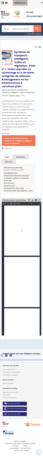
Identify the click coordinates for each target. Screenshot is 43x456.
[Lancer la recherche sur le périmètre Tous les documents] (37, 28)
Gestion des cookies (21, 450)
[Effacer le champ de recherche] (32, 28)
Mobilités (7, 175)
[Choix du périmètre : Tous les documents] (6, 28)
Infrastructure (9, 185)
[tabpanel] (21, 189)
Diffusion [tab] (8, 161)
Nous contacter (8, 383)
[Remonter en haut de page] (39, 452)
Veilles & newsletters (10, 398)
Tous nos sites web (13, 414)
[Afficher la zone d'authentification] (7, 2)
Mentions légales (20, 441)
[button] (42, 2)
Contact (15, 446)
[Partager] (29, 200)
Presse (25, 446)
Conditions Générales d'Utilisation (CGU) (20, 443)
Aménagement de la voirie (14, 188)
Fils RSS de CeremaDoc (10, 375)
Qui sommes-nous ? (9, 369)
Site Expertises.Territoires (16, 408)
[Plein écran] (39, 200)
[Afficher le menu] (2, 2)
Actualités (6, 395)
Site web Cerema (14, 403)
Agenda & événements (10, 392)
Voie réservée (9, 183)
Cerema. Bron (14, 95)
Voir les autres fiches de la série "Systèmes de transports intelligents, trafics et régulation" (18, 140)
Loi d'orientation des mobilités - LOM (18, 190)
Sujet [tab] (7, 157)
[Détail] (35, 200)
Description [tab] (20, 157)
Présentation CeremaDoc (11, 372)
